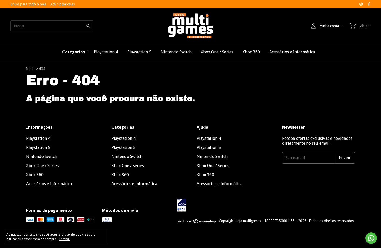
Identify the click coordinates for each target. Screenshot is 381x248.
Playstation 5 (139, 52)
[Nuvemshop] (197, 222)
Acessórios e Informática (292, 52)
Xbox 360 (251, 52)
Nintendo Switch (176, 52)
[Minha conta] (313, 26)
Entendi (64, 239)
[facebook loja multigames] (369, 4)
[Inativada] (266, 205)
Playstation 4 (106, 52)
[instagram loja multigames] (361, 4)
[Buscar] (88, 25)
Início (30, 69)
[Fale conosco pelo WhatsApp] (371, 238)
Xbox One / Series (217, 52)
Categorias (73, 52)
